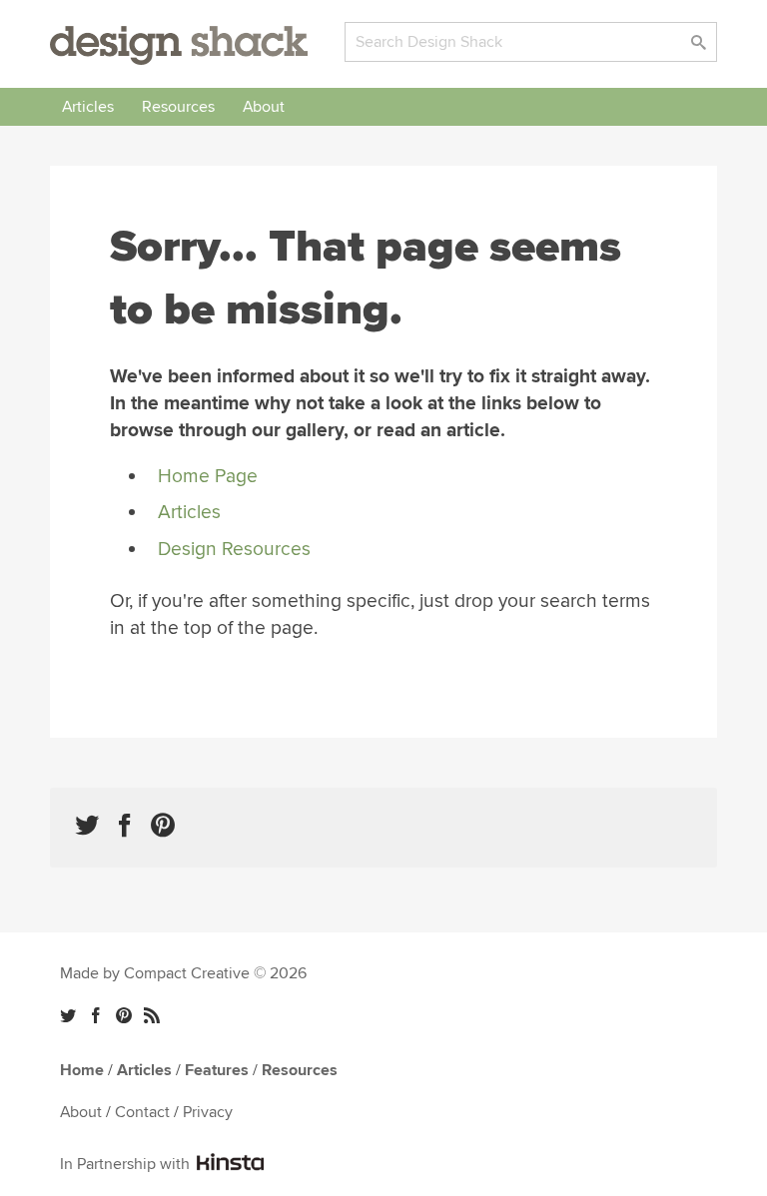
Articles (88, 107)
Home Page (208, 476)
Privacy (208, 1112)
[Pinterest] (124, 1015)
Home (82, 1070)
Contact (142, 1112)
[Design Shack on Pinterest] (163, 825)
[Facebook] (96, 1015)
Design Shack (179, 45)
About (264, 107)
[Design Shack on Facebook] (125, 825)
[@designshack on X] (68, 1015)
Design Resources (234, 549)
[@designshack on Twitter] (87, 825)
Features (217, 1070)
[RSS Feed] (152, 1015)
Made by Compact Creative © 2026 (183, 973)
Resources (178, 107)
